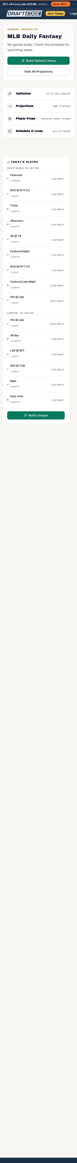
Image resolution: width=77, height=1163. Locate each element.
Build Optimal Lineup (41, 60)
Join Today (55, 13)
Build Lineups (38, 415)
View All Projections (38, 71)
